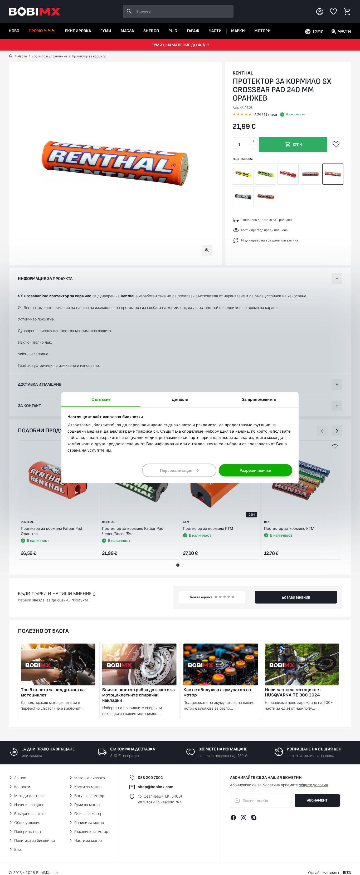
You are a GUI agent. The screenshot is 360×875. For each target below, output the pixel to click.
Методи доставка (30, 795)
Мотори (262, 30)
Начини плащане (29, 804)
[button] (322, 431)
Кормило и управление (49, 56)
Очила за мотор (88, 813)
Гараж (193, 30)
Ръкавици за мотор (91, 831)
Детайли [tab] (180, 399)
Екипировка (78, 30)
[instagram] (243, 817)
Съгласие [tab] (100, 399)
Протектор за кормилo (89, 56)
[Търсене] (129, 11)
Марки (238, 30)
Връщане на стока (30, 813)
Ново (14, 30)
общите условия (313, 785)
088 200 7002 (150, 777)
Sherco (151, 30)
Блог (18, 849)
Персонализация (176, 470)
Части (215, 30)
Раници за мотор (89, 822)
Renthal (243, 73)
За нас (20, 777)
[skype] (254, 817)
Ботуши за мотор (89, 795)
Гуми (105, 30)
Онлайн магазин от (329, 872)
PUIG (172, 30)
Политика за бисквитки (34, 840)
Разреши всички (255, 470)
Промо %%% (42, 30)
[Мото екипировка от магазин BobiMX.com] (11, 56)
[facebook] (233, 817)
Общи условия (27, 822)
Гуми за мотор (87, 804)
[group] (115, 163)
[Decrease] (253, 148)
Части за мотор (88, 840)
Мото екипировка (89, 777)
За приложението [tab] (259, 399)
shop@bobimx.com (155, 786)
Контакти (22, 786)
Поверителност (27, 831)
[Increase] (253, 141)
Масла (127, 30)
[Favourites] (333, 11)
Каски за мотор (87, 786)
